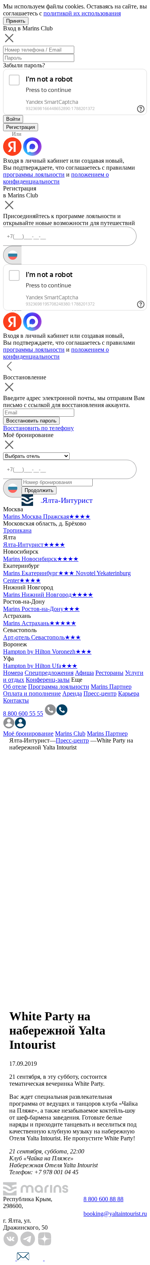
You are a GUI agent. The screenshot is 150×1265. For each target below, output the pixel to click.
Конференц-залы (48, 679)
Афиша (84, 672)
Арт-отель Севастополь (42, 637)
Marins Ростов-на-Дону (41, 609)
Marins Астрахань (39, 623)
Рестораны (109, 672)
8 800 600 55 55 (23, 713)
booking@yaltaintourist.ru (115, 1213)
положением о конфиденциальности (56, 178)
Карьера (128, 693)
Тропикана (17, 530)
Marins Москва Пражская (46, 516)
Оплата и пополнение (32, 693)
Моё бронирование (28, 733)
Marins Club (70, 733)
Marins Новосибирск (40, 559)
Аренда (72, 693)
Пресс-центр (100, 693)
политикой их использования (82, 13)
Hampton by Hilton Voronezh (47, 651)
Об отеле (15, 686)
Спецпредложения (49, 672)
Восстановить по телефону (38, 428)
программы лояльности (34, 174)
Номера (13, 672)
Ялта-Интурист (34, 544)
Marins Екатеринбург (38, 573)
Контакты (16, 700)
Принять (15, 21)
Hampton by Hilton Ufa (40, 666)
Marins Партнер (111, 686)
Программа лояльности (58, 686)
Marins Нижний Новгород (48, 594)
